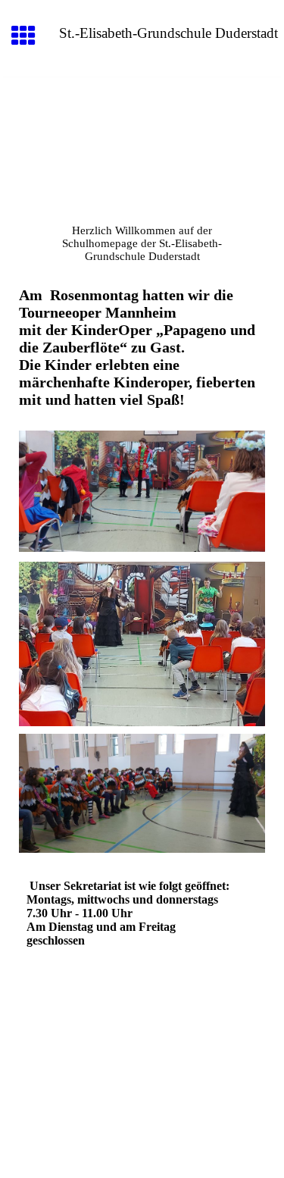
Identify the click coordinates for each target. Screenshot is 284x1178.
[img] (142, 141)
